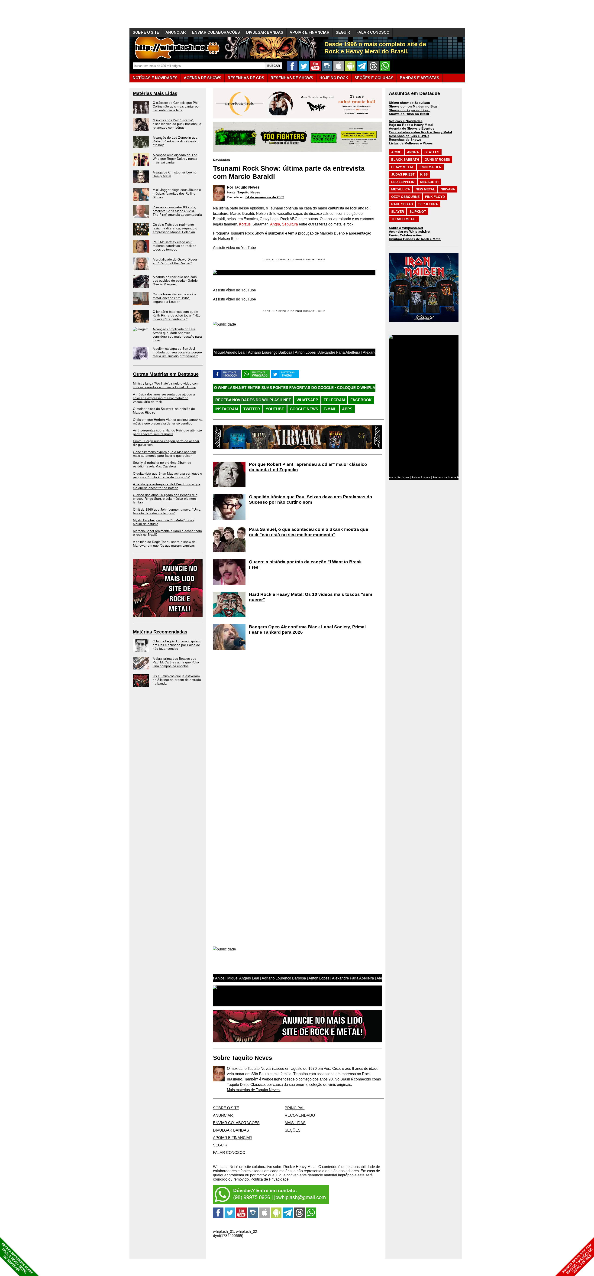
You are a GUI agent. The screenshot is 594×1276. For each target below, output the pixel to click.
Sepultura (290, 224)
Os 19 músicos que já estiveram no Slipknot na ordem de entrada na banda (177, 679)
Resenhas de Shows (405, 139)
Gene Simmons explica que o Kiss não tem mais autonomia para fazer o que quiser (164, 453)
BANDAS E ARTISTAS (419, 78)
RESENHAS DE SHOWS (292, 78)
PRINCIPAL (294, 1108)
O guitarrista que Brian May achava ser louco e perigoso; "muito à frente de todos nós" (167, 475)
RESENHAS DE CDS (246, 78)
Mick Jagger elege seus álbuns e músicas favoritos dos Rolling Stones (177, 193)
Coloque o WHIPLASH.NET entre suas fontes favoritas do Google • (327, 388)
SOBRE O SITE (146, 32)
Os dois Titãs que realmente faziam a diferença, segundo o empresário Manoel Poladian (175, 228)
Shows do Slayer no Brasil (409, 110)
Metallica (400, 189)
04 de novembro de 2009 (264, 197)
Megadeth (429, 182)
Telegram (334, 400)
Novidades (221, 160)
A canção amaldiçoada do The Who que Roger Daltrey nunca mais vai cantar (175, 158)
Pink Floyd (435, 197)
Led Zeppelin (402, 182)
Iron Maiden (430, 167)
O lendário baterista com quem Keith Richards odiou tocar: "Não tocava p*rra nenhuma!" (176, 315)
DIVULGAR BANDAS (264, 32)
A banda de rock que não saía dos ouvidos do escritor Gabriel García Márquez (175, 280)
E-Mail (330, 409)
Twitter (251, 409)
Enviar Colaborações (405, 235)
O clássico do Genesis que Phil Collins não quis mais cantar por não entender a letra (176, 106)
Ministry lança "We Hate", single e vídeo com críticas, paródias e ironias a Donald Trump (166, 385)
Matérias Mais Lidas (155, 93)
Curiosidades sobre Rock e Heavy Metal (420, 132)
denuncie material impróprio (331, 1175)
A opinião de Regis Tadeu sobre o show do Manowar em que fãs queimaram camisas (164, 543)
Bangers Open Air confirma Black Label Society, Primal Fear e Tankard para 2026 (307, 629)
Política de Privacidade (270, 1179)
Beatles (431, 152)
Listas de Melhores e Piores (411, 143)
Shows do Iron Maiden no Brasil (414, 106)
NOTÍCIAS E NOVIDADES (155, 78)
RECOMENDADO (300, 1115)
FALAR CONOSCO (372, 32)
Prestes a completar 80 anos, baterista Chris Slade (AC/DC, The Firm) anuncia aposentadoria (177, 210)
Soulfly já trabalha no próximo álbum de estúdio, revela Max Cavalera (162, 464)
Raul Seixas (402, 204)
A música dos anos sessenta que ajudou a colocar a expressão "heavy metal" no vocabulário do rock (164, 398)
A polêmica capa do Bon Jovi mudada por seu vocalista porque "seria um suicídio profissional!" (177, 352)
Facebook (361, 400)
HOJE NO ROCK (334, 78)
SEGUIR (343, 32)
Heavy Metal (402, 167)
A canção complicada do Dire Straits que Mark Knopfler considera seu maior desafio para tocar (177, 334)
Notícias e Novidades (406, 121)
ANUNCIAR (175, 32)
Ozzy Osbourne (405, 197)
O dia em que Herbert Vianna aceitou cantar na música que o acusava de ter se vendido (168, 421)
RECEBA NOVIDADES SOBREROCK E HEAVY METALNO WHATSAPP (17, 1258)
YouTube (275, 409)
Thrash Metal (404, 219)
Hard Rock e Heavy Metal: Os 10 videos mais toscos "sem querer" (310, 597)
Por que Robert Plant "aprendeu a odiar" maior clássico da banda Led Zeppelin (308, 467)
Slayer (397, 211)
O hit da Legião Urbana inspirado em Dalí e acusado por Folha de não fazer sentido (177, 644)
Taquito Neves (246, 187)
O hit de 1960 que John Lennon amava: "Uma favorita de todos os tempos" (166, 511)
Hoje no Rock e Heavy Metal (411, 125)
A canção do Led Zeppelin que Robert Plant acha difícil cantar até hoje (175, 141)
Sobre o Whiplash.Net (406, 228)
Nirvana (448, 189)
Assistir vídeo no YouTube (234, 248)
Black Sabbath (405, 159)
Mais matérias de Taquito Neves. (254, 1090)
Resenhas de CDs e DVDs (409, 136)
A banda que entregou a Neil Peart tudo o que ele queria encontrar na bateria (166, 486)
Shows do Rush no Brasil (409, 114)
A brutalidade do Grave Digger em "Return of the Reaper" (175, 261)
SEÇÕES (374, 78)
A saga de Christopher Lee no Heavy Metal (175, 174)
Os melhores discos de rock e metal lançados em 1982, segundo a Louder (174, 297)
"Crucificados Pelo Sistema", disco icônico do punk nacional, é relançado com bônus (177, 123)
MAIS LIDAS (295, 1123)
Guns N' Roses (437, 159)
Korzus (245, 224)
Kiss (424, 174)
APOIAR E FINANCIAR (309, 32)
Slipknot (418, 211)
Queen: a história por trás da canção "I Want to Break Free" (305, 564)
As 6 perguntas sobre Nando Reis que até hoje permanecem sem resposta (167, 432)
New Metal (425, 189)
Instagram (226, 409)
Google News (304, 409)
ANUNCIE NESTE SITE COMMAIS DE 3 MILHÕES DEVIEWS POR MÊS (577, 1259)
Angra (275, 224)
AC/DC (396, 152)
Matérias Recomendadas (160, 631)
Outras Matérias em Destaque (166, 374)
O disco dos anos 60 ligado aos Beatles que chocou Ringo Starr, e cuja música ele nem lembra (165, 498)
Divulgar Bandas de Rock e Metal (415, 239)
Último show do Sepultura (409, 102)
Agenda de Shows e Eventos (411, 128)
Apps (347, 409)
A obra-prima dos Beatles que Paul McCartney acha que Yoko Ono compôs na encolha (176, 662)
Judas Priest (403, 174)
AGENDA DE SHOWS (202, 78)
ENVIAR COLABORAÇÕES (216, 32)
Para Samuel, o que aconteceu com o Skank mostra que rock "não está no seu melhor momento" (308, 532)
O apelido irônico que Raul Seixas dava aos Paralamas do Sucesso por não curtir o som (310, 499)
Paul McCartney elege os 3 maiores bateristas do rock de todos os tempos (174, 245)
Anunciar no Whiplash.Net (409, 231)
